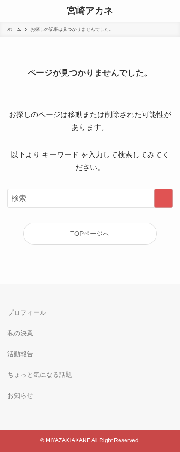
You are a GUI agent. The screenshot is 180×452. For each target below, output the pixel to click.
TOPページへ (89, 233)
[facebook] (13, 404)
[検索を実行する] (163, 198)
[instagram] (13, 413)
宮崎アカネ (90, 11)
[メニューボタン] (169, 11)
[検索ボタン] (11, 11)
